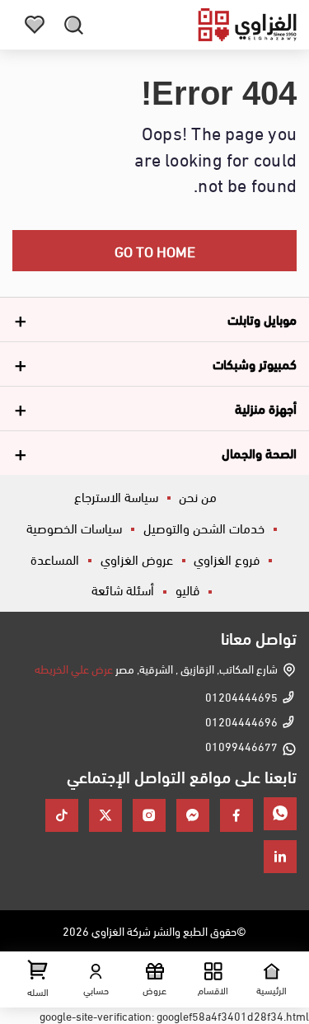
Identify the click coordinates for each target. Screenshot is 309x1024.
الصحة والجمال (259, 452)
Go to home (155, 250)
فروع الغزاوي (227, 558)
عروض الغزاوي (137, 558)
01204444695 (241, 696)
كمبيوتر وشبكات (255, 363)
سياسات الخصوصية (74, 527)
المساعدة (54, 558)
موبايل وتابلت (262, 318)
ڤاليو (187, 589)
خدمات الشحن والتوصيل (204, 527)
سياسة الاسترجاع (116, 495)
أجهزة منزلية (266, 407)
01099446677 (241, 745)
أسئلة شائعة (122, 589)
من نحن (198, 495)
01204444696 (241, 721)
